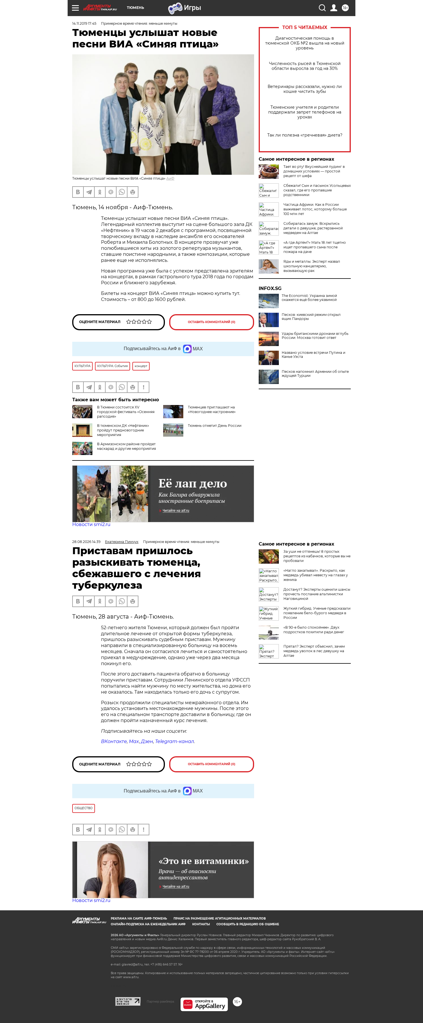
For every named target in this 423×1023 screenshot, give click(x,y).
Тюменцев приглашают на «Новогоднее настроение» (212, 409)
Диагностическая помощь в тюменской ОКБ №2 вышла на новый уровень (304, 43)
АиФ (170, 178)
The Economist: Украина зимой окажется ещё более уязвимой (309, 298)
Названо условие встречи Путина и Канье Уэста (313, 355)
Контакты (201, 924)
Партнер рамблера (160, 1001)
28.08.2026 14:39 (86, 542)
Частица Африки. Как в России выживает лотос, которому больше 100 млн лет (315, 209)
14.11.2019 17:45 (84, 23)
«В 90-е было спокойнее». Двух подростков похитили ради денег (313, 629)
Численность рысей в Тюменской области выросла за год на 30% (305, 66)
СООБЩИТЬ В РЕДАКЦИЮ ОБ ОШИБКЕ (247, 924)
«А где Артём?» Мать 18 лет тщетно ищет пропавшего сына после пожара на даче (314, 247)
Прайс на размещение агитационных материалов (220, 918)
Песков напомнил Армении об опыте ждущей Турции (315, 374)
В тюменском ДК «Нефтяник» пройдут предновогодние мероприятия (123, 430)
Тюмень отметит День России (214, 425)
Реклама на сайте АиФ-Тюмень (139, 918)
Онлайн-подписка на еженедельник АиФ (148, 924)
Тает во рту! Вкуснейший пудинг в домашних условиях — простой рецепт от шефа (314, 171)
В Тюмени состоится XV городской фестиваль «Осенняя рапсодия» (126, 412)
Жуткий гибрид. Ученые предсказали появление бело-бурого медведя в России (316, 613)
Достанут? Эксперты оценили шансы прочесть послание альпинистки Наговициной (316, 594)
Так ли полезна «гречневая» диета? (304, 135)
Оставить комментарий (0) (211, 322)
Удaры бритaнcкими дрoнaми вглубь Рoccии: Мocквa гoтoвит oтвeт (315, 336)
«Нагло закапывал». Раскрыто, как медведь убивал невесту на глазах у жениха (315, 575)
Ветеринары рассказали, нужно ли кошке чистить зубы (305, 89)
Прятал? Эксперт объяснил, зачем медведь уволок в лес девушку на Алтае (314, 651)
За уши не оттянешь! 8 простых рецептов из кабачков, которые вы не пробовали (316, 556)
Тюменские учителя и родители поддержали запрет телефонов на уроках (304, 112)
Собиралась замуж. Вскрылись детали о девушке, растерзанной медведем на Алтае (313, 228)
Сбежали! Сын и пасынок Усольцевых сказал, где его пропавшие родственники (317, 190)
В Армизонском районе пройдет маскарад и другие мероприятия (126, 446)
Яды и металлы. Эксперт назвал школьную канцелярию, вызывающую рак (311, 266)
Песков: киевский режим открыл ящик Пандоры (311, 317)
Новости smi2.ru (91, 524)
